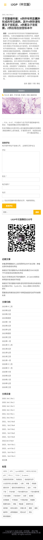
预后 (30, 512)
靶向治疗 (23, 512)
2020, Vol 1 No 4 (8, 410)
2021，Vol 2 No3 (8, 422)
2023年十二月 (7, 306)
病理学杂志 (29, 504)
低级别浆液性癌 (8, 479)
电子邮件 (6, 184)
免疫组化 (19, 479)
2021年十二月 (7, 345)
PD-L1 (10, 475)
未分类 (4, 460)
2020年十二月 (7, 364)
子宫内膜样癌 (34, 492)
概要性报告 (7, 504)
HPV (11, 471)
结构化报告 (14, 508)
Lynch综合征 (19, 471)
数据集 (32, 500)
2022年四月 (6, 333)
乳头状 (6, 95)
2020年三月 (6, 387)
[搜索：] (21, 212)
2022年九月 (6, 326)
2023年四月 (6, 318)
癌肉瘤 (5, 508)
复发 (29, 487)
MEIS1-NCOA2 (31, 471)
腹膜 (30, 508)
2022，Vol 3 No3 (8, 437)
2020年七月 (6, 383)
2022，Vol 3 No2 (8, 433)
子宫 (4, 492)
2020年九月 (6, 376)
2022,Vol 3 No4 (8, 441)
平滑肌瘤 (15, 500)
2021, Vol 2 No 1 (8, 414)
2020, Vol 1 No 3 (8, 406)
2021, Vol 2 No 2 (7, 15)
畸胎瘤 (21, 504)
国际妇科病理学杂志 (18, 487)
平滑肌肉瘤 (24, 500)
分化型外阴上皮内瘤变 (10, 483)
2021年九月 (6, 349)
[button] (21, 91)
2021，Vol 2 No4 (8, 425)
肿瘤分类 (23, 508)
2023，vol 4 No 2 (8, 448)
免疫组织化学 (29, 479)
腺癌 (36, 508)
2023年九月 (6, 310)
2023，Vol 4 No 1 (8, 445)
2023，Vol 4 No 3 (8, 452)
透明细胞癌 (14, 512)
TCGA (17, 475)
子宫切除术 (17, 496)
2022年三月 (6, 337)
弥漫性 (23, 95)
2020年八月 (6, 380)
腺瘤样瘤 (33, 95)
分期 (22, 483)
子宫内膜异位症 (22, 492)
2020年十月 (6, 372)
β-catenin (25, 475)
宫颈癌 (31, 496)
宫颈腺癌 (6, 500)
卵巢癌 (34, 483)
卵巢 (27, 483)
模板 (14, 504)
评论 (3, 150)
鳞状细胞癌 (7, 516)
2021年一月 (6, 360)
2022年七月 (6, 330)
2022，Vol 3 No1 (8, 429)
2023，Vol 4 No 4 (8, 456)
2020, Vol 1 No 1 (8, 398)
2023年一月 (6, 322)
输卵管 (5, 512)
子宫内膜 (17, 95)
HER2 (5, 471)
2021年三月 (6, 356)
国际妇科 (6, 487)
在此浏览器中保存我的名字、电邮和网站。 (20, 200)
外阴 (34, 487)
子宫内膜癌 (7, 496)
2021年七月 (6, 353)
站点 (3, 192)
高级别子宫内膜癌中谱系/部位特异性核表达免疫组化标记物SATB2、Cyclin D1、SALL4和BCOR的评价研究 (21, 286)
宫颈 (24, 496)
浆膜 (28, 95)
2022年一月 (6, 341)
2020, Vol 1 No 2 (8, 402)
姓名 (4, 176)
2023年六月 (6, 314)
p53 (4, 475)
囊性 (11, 95)
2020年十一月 (7, 368)
